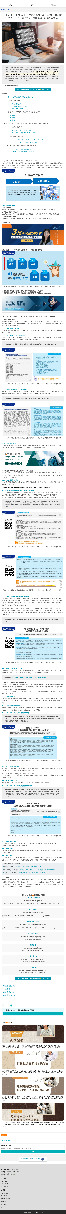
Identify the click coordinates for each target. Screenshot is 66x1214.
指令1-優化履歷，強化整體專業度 (21, 130)
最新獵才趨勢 (4, 1195)
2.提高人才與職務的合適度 (19, 106)
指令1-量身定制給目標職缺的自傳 (21, 149)
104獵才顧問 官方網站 (8, 986)
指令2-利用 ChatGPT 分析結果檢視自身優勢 (24, 142)
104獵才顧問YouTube (8, 995)
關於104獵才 (4, 1205)
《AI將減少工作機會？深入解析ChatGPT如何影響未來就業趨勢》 (37, 870)
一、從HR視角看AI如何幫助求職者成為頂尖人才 (19, 97)
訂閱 (33, 1152)
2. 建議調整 (12, 118)
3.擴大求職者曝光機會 (18, 108)
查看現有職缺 (4, 1181)
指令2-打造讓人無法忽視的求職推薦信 (23, 151)
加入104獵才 (4, 1207)
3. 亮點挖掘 (12, 120)
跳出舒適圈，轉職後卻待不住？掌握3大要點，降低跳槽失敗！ (29, 677)
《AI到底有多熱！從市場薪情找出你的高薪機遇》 (30, 867)
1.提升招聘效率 (16, 104)
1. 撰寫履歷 (12, 115)
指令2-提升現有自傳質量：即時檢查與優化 (24, 133)
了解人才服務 (4, 1184)
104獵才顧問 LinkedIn (8, 992)
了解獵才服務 (4, 1193)
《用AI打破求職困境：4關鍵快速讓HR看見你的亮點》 (34, 873)
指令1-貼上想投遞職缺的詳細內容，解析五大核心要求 (27, 140)
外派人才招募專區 (5, 1198)
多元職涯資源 (4, 1186)
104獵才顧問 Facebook (9, 989)
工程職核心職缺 (33, 934)
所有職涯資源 (5, 9)
